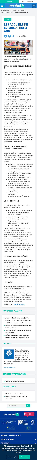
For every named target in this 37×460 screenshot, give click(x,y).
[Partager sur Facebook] (9, 36)
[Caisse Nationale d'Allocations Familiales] (34, 6)
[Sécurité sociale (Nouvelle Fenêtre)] (33, 422)
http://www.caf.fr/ (9, 367)
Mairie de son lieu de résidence (15, 394)
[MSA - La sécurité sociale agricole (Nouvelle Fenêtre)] (23, 422)
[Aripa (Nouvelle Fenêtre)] (8, 422)
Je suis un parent (6, 10)
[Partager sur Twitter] (5, 36)
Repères (7, 19)
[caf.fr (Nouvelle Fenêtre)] (29, 415)
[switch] (2, 6)
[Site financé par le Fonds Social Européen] (29, 428)
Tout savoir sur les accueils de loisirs (17, 330)
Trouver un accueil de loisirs (14, 381)
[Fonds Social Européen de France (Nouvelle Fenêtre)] (10, 428)
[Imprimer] (13, 36)
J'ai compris (25, 457)
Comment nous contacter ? (11, 435)
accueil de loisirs (19, 304)
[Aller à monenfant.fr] (17, 6)
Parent (9, 1)
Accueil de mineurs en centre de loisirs (18, 325)
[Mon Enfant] (11, 414)
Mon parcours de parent (19, 10)
